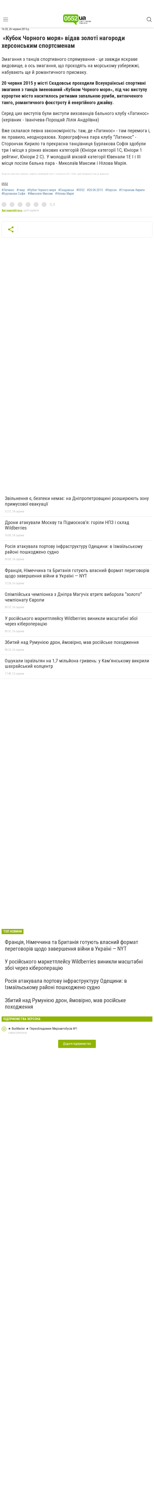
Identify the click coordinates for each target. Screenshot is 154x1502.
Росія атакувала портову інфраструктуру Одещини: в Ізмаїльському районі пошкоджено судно (74, 549)
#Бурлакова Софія (13, 194)
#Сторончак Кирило (132, 190)
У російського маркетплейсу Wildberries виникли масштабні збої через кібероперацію (71, 621)
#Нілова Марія (64, 194)
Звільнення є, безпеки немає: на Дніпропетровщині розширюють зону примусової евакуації (77, 501)
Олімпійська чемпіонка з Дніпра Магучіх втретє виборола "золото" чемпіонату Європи (73, 597)
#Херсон (111, 190)
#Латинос (8, 190)
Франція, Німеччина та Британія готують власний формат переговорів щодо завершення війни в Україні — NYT (77, 573)
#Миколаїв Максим (40, 194)
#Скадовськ (66, 190)
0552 (5, 184)
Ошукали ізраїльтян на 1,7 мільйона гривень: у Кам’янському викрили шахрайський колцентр (77, 663)
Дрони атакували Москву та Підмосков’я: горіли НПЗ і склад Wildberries (67, 525)
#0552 (80, 190)
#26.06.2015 (95, 190)
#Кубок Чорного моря (41, 190)
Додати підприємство (77, 1044)
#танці (21, 190)
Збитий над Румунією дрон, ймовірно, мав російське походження (72, 642)
